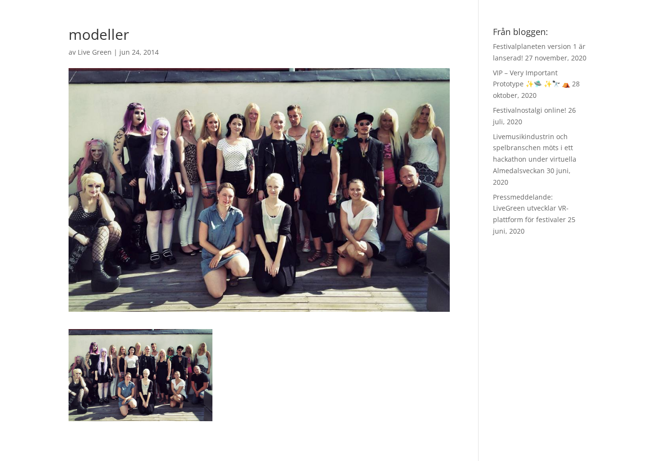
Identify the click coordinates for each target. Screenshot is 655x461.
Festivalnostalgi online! (529, 110)
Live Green (95, 52)
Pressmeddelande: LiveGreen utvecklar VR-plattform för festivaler (531, 208)
